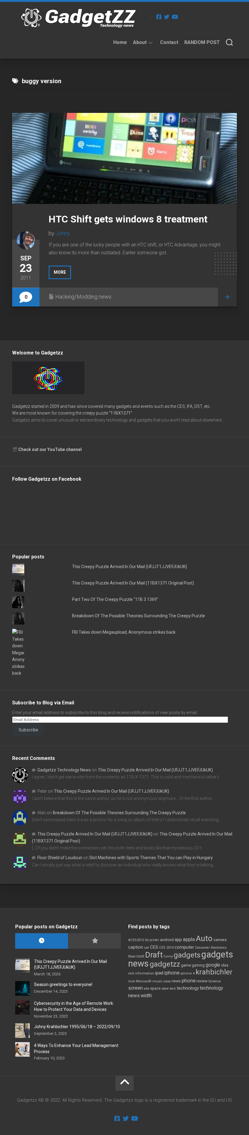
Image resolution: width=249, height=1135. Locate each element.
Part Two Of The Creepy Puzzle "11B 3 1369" (115, 599)
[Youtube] (174, 16)
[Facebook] (159, 16)
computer (184, 947)
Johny (63, 233)
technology (188, 988)
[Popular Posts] (94, 941)
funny (168, 956)
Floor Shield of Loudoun (59, 857)
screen (135, 988)
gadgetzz (165, 964)
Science (214, 981)
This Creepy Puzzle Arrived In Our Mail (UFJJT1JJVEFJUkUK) (129, 566)
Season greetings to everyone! (63, 984)
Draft (154, 954)
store (165, 989)
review (201, 981)
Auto (204, 938)
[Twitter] (166, 16)
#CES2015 (136, 940)
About (140, 42)
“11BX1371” (120, 413)
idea (224, 965)
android (167, 939)
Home (120, 42)
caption (135, 947)
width (146, 995)
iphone (171, 973)
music (157, 981)
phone (189, 980)
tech (173, 989)
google (213, 965)
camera (220, 939)
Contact (169, 42)
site (146, 989)
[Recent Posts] (41, 941)
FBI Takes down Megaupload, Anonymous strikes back (124, 632)
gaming (198, 965)
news (176, 981)
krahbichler (214, 972)
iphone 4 (187, 973)
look (131, 981)
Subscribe (28, 729)
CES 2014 (166, 948)
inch (131, 973)
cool (140, 956)
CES (154, 947)
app (178, 939)
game (186, 965)
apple (189, 939)
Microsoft (144, 981)
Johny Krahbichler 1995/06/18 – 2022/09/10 (77, 1026)
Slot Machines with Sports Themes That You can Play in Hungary (151, 857)
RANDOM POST (202, 42)
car (146, 947)
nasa (167, 981)
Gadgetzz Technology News (64, 769)
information (144, 973)
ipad (159, 973)
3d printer (152, 940)
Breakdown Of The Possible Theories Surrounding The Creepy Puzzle (138, 615)
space (155, 988)
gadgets (187, 955)
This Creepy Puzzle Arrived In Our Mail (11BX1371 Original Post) (133, 583)
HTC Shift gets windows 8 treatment (128, 219)
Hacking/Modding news (83, 296)
